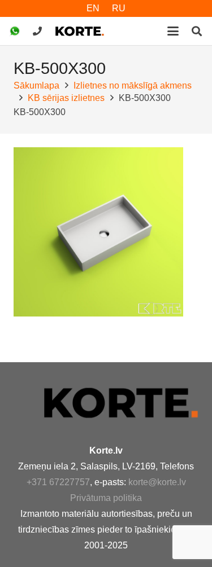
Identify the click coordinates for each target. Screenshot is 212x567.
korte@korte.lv (157, 482)
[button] (173, 31)
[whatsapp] (14, 31)
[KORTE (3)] (80, 31)
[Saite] (37, 31)
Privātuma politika (106, 498)
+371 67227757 (58, 482)
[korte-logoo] (120, 402)
